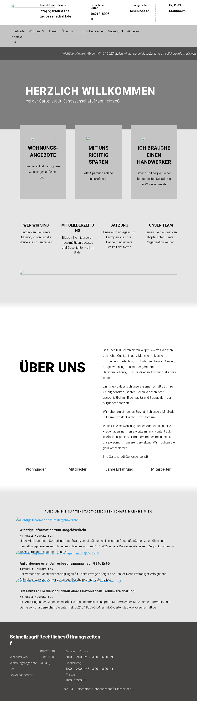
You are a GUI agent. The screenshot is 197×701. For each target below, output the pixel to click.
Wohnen (34, 31)
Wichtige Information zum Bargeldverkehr (53, 530)
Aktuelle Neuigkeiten (36, 535)
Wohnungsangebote (23, 663)
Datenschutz (47, 657)
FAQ (13, 669)
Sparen (53, 31)
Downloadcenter (93, 31)
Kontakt (17, 37)
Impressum (47, 651)
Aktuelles (133, 31)
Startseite (18, 31)
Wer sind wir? (19, 657)
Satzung (113, 31)
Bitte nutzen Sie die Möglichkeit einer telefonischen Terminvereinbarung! (77, 591)
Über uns (67, 31)
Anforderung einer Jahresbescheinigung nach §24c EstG (65, 563)
